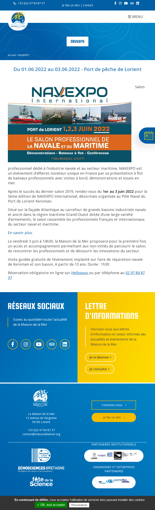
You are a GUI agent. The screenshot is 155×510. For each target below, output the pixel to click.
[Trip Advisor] (132, 3)
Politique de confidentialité (108, 505)
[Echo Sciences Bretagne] (41, 470)
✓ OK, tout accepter (51, 505)
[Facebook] (115, 3)
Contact (88, 5)
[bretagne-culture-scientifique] (41, 456)
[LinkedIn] (137, 3)
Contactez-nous (112, 405)
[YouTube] (126, 3)
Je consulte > (100, 369)
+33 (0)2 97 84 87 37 (31, 3)
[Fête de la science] (41, 482)
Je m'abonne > (100, 357)
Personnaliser (79, 505)
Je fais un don (71, 5)
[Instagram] (120, 3)
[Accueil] (18, 21)
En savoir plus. (20, 232)
